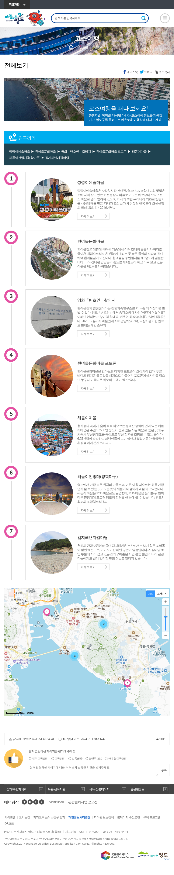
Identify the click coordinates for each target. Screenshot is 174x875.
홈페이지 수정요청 (128, 817)
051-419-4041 (46, 739)
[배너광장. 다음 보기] (41, 802)
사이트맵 (9, 817)
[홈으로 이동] (25, 18)
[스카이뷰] (162, 593)
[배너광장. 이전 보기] (35, 802)
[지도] (150, 593)
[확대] (165, 601)
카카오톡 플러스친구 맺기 (49, 817)
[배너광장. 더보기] (24, 802)
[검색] (144, 18)
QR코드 (9, 823)
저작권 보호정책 (104, 817)
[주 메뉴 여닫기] (165, 18)
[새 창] (117, 855)
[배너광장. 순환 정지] (30, 802)
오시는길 (24, 817)
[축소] (165, 635)
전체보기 (99, 47)
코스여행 (83, 47)
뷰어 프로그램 (151, 817)
